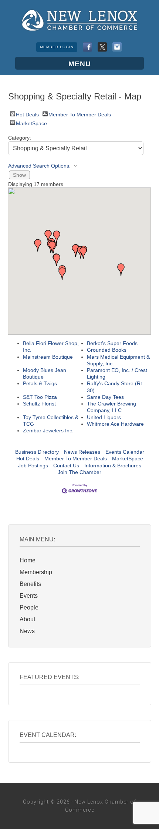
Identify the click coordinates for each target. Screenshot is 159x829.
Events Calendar (124, 452)
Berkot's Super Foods (112, 343)
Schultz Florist (39, 404)
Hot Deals (27, 114)
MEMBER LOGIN (57, 47)
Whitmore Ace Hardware (115, 424)
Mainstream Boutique (48, 357)
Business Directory (37, 452)
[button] (62, 273)
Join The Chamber (79, 472)
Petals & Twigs (40, 383)
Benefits (30, 584)
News (27, 631)
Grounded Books (106, 350)
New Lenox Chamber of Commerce (79, 20)
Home (27, 560)
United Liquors (104, 417)
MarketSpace (31, 122)
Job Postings (33, 465)
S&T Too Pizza (40, 397)
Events (29, 596)
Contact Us (66, 465)
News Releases (82, 452)
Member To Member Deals (79, 114)
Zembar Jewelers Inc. (48, 430)
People (29, 607)
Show (19, 175)
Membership (36, 572)
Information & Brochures (112, 465)
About (27, 619)
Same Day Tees (105, 397)
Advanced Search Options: (39, 166)
